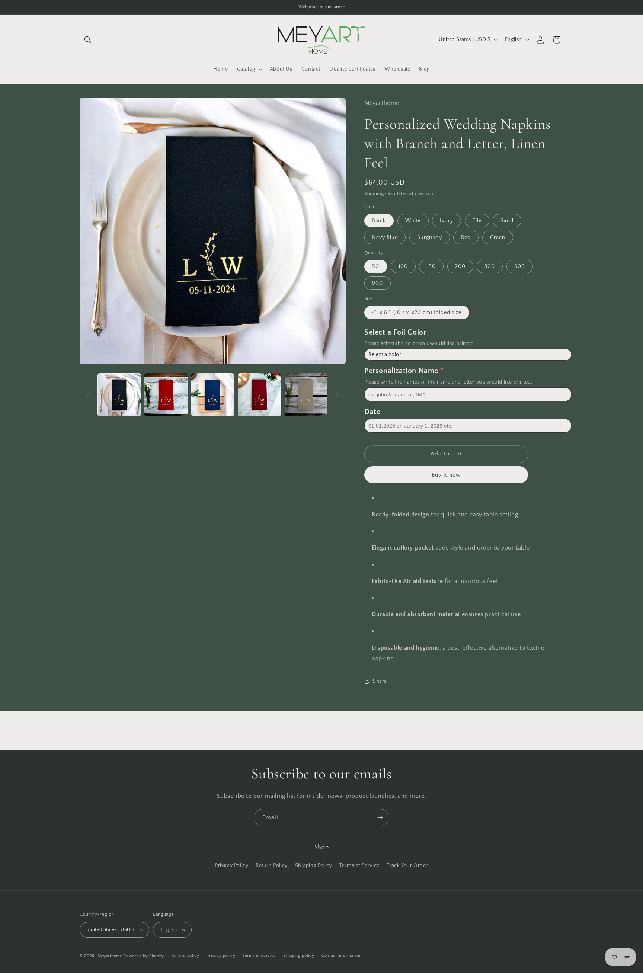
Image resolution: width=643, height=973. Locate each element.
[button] (88, 40)
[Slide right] (337, 395)
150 (431, 266)
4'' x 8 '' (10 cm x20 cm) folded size (416, 313)
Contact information (341, 955)
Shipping (374, 193)
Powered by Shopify (144, 956)
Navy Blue (385, 237)
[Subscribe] (380, 817)
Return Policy (272, 865)
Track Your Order (407, 865)
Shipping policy (299, 955)
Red (466, 237)
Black (379, 221)
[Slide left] (88, 395)
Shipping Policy (313, 865)
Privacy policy (221, 955)
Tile (477, 221)
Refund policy (185, 955)
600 (519, 266)
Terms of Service (359, 865)
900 (377, 283)
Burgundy (429, 237)
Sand (507, 221)
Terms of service (259, 955)
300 (489, 266)
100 (403, 266)
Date (372, 412)
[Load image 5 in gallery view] (306, 394)
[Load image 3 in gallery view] (212, 394)
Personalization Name (401, 371)
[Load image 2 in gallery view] (165, 394)
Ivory (446, 221)
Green (497, 237)
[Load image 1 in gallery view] (119, 394)
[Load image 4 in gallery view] (259, 394)
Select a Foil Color (395, 332)
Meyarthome (109, 956)
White (413, 221)
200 (460, 266)
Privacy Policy (231, 865)
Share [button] (380, 681)
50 (375, 266)
